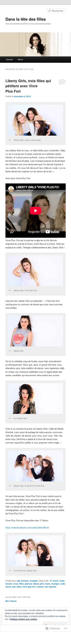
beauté (8, 583)
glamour (29, 583)
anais (62, 580)
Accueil (9, 59)
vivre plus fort (29, 586)
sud (13, 586)
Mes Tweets (11, 601)
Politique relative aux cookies (23, 619)
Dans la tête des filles (25, 19)
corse (15, 583)
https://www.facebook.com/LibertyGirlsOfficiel (27, 527)
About (20, 59)
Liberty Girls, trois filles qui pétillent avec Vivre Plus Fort (28, 86)
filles (21, 583)
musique (34, 580)
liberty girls (39, 583)
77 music (54, 580)
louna (47, 583)
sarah (8, 586)
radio (62, 583)
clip (18, 580)
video (18, 586)
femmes (25, 580)
